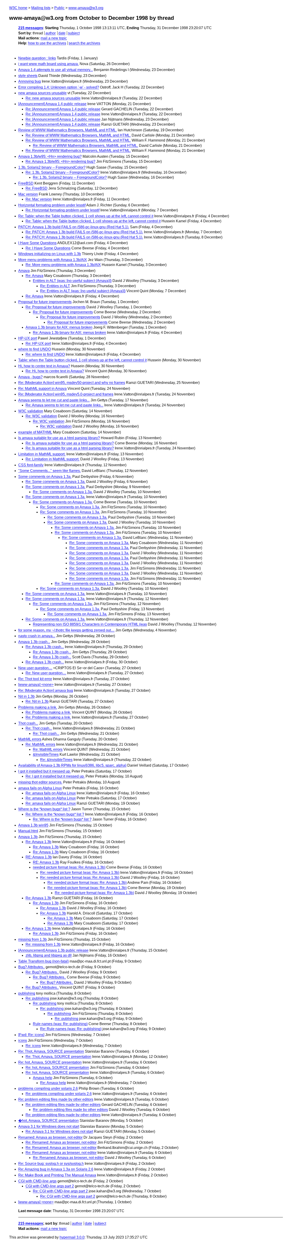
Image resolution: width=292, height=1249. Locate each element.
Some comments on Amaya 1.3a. (44, 477)
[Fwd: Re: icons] (31, 1035)
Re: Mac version (39, 199)
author (50, 33)
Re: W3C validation (41, 416)
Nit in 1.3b (26, 696)
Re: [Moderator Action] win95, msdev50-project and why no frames (71, 383)
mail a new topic (54, 38)
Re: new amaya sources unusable (53, 98)
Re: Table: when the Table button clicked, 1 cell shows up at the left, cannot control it (85, 216)
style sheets (27, 76)
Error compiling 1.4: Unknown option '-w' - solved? (58, 87)
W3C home (18, 8)
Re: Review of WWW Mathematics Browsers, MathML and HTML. (78, 135)
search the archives (84, 43)
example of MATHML (35, 432)
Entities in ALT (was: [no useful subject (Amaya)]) (72, 281)
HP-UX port (27, 338)
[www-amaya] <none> (36, 685)
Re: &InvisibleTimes (56, 760)
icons (22, 1040)
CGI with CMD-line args (37, 1181)
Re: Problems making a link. (48, 712)
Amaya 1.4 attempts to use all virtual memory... (55, 70)
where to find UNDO (34, 349)
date (61, 33)
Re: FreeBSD (36, 188)
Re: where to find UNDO (45, 354)
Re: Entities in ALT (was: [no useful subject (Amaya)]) (82, 291)
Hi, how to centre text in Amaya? (44, 366)
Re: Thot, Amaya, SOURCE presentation (51, 1051)
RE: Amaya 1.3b (39, 857)
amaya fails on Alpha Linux (40, 788)
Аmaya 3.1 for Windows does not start (48, 1126)
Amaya (24, 271)
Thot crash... (28, 723)
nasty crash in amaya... (36, 636)
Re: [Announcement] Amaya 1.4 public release (63, 109)
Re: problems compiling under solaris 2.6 (59, 1094)
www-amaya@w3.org (85, 8)
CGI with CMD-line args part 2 (50, 1186)
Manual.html (28, 831)
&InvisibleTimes (46, 754)
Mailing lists (40, 8)
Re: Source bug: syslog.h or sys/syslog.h (51, 1163)
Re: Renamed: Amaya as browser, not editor (61, 1142)
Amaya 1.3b (28, 837)
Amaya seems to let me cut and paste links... (54, 400)
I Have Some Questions (37, 243)
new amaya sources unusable (42, 93)
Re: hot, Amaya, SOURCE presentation (50, 1062)
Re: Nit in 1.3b (37, 701)
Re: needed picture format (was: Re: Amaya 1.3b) (79, 872)
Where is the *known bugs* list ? (44, 809)
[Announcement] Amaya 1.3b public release (53, 950)
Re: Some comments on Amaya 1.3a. (55, 482)
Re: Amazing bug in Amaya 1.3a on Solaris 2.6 (55, 1169)
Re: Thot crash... (39, 728)
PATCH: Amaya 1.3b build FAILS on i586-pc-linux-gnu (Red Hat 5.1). (73, 227)
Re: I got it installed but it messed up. (55, 776)
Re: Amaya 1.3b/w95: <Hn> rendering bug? (60, 161)
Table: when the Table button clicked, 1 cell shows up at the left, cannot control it (82, 360)
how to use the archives (47, 43)
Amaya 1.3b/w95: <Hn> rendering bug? (50, 156)
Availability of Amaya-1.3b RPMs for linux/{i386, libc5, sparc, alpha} (72, 765)
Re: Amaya (34, 276)
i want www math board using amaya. (48, 64)
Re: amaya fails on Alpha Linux (51, 793)
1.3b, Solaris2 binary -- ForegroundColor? (52, 167)
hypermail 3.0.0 (72, 1237)
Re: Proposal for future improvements (56, 307)
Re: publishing (37, 998)
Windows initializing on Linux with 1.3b (49, 254)
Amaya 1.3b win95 (33, 825)
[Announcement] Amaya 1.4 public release (52, 104)
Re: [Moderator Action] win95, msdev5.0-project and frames (65, 394)
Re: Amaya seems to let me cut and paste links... (64, 405)
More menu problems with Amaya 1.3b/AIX (52, 260)
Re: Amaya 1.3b (38, 842)
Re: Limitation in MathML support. (52, 459)
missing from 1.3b (32, 939)
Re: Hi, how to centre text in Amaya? (55, 371)
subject (74, 33)
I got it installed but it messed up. (44, 771)
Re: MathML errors (40, 744)
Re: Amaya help (53, 1083)
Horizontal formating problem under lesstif (52, 205)
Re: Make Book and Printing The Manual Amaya (57, 1175)
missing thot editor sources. (40, 782)
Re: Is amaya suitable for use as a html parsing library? (70, 443)
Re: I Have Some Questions (48, 248)
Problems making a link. (37, 707)
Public (59, 8)
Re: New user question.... (46, 673)
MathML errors (29, 739)
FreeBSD (26, 183)
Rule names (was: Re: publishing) (60, 1024)
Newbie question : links (37, 58)
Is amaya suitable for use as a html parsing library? (59, 438)
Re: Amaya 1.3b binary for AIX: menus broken (69, 332)
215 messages (30, 28)
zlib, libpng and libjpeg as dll (49, 955)
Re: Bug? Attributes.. (42, 972)
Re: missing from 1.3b (43, 944)
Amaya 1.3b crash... (34, 642)
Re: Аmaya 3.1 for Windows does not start (59, 1131)
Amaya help (42, 1078)
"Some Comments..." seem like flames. (49, 471)
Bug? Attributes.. (31, 967)
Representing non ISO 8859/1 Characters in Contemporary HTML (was (90, 624)
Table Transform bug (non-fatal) (43, 961)
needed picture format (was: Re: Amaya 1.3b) (69, 867)
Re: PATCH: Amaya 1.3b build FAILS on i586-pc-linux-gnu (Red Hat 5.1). (84, 232)
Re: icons (33, 1046)
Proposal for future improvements (45, 302)
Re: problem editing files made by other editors (55, 1099)
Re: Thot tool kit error (35, 679)
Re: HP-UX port (38, 343)
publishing (26, 993)
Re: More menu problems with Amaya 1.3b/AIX (63, 265)
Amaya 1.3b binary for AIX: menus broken (59, 327)
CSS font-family (31, 465)
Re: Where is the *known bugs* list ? (55, 814)
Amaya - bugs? (30, 377)
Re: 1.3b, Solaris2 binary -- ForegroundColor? (62, 172)
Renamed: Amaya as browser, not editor (50, 1137)
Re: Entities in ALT (55, 286)
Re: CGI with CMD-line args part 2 (60, 1191)
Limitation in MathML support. (41, 454)
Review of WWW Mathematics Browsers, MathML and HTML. (67, 130)
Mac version (28, 194)
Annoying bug (29, 81)
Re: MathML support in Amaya (42, 388)
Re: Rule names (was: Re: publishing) (71, 1029)
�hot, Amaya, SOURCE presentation (48, 1120)
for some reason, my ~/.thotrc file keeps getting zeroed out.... (66, 630)
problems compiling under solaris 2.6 (48, 1088)
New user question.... (35, 668)
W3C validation (30, 411)
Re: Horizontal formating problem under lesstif (62, 210)
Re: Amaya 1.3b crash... (45, 647)
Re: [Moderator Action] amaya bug (45, 690)
